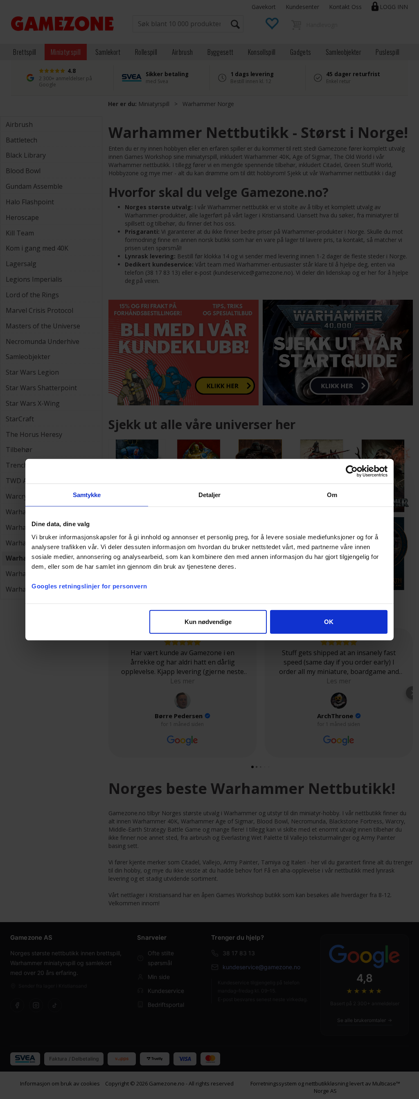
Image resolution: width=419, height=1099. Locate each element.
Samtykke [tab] (87, 494)
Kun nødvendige (208, 621)
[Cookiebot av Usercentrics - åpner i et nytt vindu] (351, 471)
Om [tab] (332, 494)
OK (328, 621)
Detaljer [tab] (209, 494)
